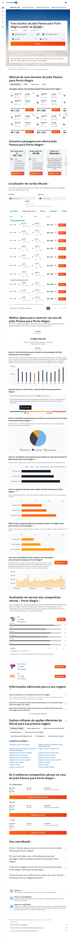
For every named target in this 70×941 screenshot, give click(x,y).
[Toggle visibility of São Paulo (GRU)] (37, 450)
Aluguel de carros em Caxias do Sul (48, 748)
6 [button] (62, 308)
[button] (3, 2)
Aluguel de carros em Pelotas (46, 755)
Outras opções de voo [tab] (33, 728)
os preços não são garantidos (45, 920)
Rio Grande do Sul (22, 68)
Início (9, 68)
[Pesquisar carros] (3, 15)
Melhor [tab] (26, 84)
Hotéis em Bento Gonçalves (46, 767)
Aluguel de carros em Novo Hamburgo (20, 753)
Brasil (14, 68)
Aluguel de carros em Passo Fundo (48, 753)
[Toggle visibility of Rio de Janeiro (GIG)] (50, 450)
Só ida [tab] (44, 84)
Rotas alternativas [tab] (16, 732)
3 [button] (55, 308)
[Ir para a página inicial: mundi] (12, 2)
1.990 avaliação (21, 669)
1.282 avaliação (21, 678)
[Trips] (3, 27)
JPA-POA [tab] (37, 331)
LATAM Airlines (21, 664)
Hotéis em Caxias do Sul (16, 767)
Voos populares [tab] (40, 736)
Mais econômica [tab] (15, 84)
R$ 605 (37, 27)
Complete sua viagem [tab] (17, 728)
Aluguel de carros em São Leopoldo (19, 760)
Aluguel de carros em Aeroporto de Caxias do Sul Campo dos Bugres (22, 749)
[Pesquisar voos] (3, 7)
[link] (17, 173)
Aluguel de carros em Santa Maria (19, 757)
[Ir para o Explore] (3, 22)
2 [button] (51, 308)
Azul (18, 616)
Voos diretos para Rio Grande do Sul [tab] (21, 736)
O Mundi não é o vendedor (18, 925)
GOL (18, 673)
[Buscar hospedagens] (3, 11)
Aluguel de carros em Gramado (18, 755)
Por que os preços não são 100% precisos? (24, 931)
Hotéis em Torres (14, 764)
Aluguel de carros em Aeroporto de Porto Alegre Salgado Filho (50, 745)
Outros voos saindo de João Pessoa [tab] (53, 728)
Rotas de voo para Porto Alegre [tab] (34, 732)
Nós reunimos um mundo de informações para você (27, 928)
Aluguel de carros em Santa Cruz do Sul (49, 760)
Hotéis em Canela (43, 764)
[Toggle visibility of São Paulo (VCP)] (25, 450)
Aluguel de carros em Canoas (46, 757)
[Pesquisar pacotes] (3, 18)
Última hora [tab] (34, 84)
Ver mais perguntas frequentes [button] (38, 713)
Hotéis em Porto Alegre (16, 762)
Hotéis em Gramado (44, 762)
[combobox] (35, 30)
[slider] (51, 206)
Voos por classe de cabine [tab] (55, 736)
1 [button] (48, 308)
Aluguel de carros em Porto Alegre (19, 744)
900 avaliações (21, 622)
